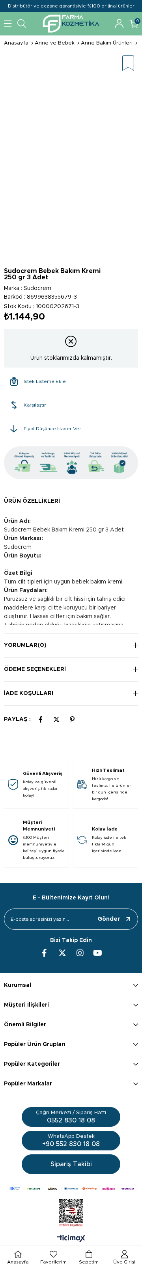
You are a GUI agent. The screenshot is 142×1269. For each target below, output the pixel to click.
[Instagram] (80, 953)
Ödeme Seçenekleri (35, 669)
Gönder (108, 919)
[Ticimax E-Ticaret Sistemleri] (71, 1239)
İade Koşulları (28, 693)
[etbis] (71, 1213)
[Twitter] (62, 953)
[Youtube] (98, 953)
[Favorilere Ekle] (128, 63)
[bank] (71, 1189)
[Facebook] (44, 953)
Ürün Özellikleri (32, 501)
